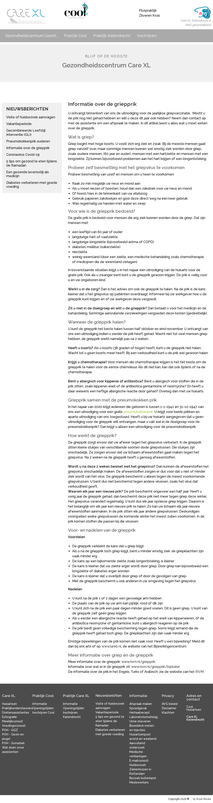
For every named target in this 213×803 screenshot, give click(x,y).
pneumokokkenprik (138, 412)
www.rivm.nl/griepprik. (138, 662)
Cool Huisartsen (193, 708)
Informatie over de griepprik (28, 148)
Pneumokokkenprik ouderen (28, 141)
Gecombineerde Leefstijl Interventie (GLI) (26, 132)
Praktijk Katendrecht (111, 35)
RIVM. (199, 672)
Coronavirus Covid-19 (23, 155)
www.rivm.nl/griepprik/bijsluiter (155, 667)
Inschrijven (146, 35)
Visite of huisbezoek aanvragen (30, 117)
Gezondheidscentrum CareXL (31, 35)
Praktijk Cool (75, 35)
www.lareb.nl (111, 646)
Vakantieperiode (19, 124)
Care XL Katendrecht (195, 718)
